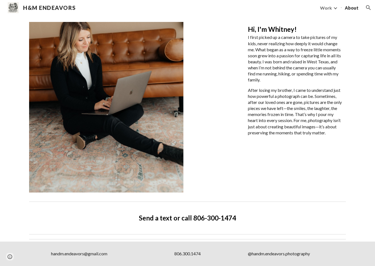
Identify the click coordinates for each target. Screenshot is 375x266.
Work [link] (326, 7)
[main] (296, 84)
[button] (368, 7)
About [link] (352, 7)
